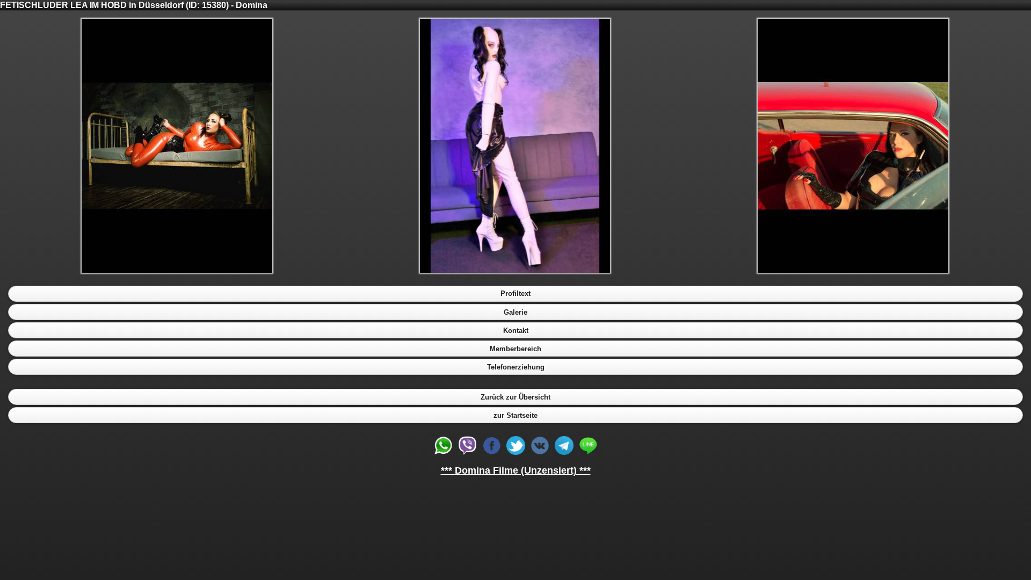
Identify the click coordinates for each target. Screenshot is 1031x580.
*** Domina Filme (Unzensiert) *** (516, 470)
